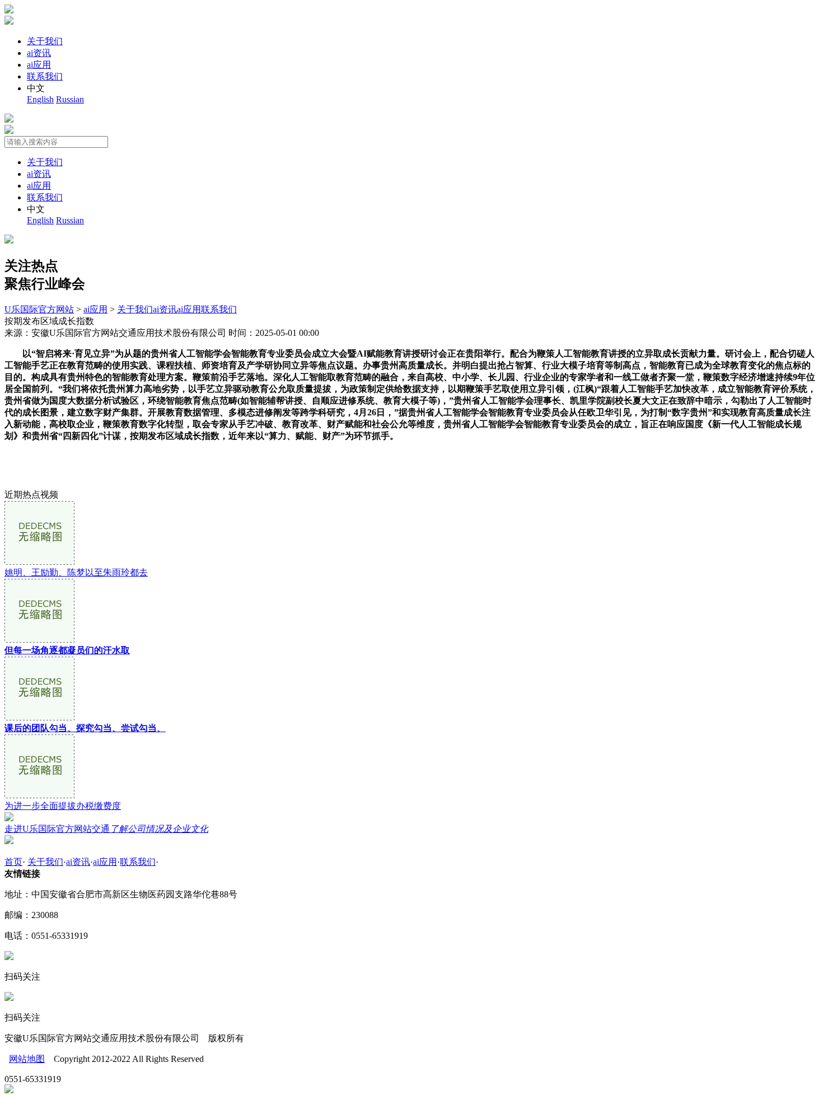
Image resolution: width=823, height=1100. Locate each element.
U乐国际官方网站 (39, 309)
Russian (70, 99)
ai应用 (39, 64)
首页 (13, 862)
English (40, 99)
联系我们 (45, 76)
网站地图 (27, 1059)
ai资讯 (39, 53)
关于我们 (45, 41)
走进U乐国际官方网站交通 (106, 829)
